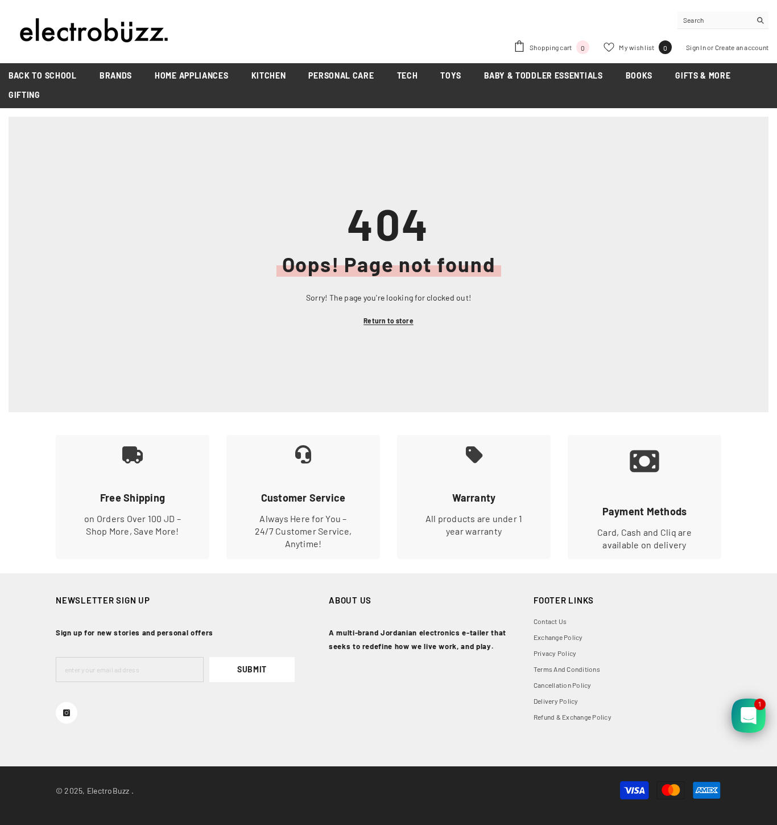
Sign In (696, 47)
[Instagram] (66, 713)
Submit (252, 669)
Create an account (741, 47)
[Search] (722, 20)
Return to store (388, 321)
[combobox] (714, 19)
